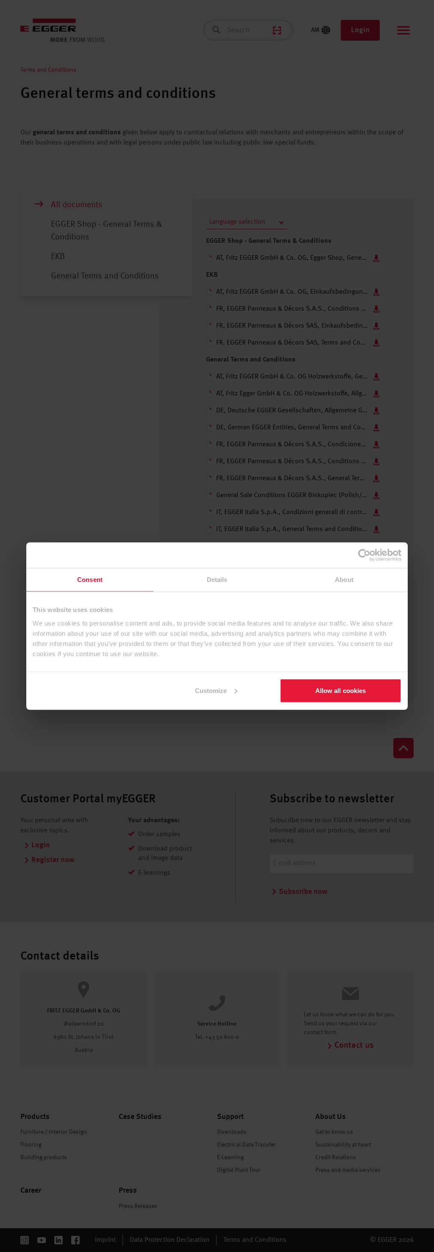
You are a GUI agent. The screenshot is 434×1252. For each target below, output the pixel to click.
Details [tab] (217, 579)
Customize (211, 690)
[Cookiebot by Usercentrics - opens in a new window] (364, 555)
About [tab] (344, 579)
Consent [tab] (90, 579)
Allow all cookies (340, 690)
